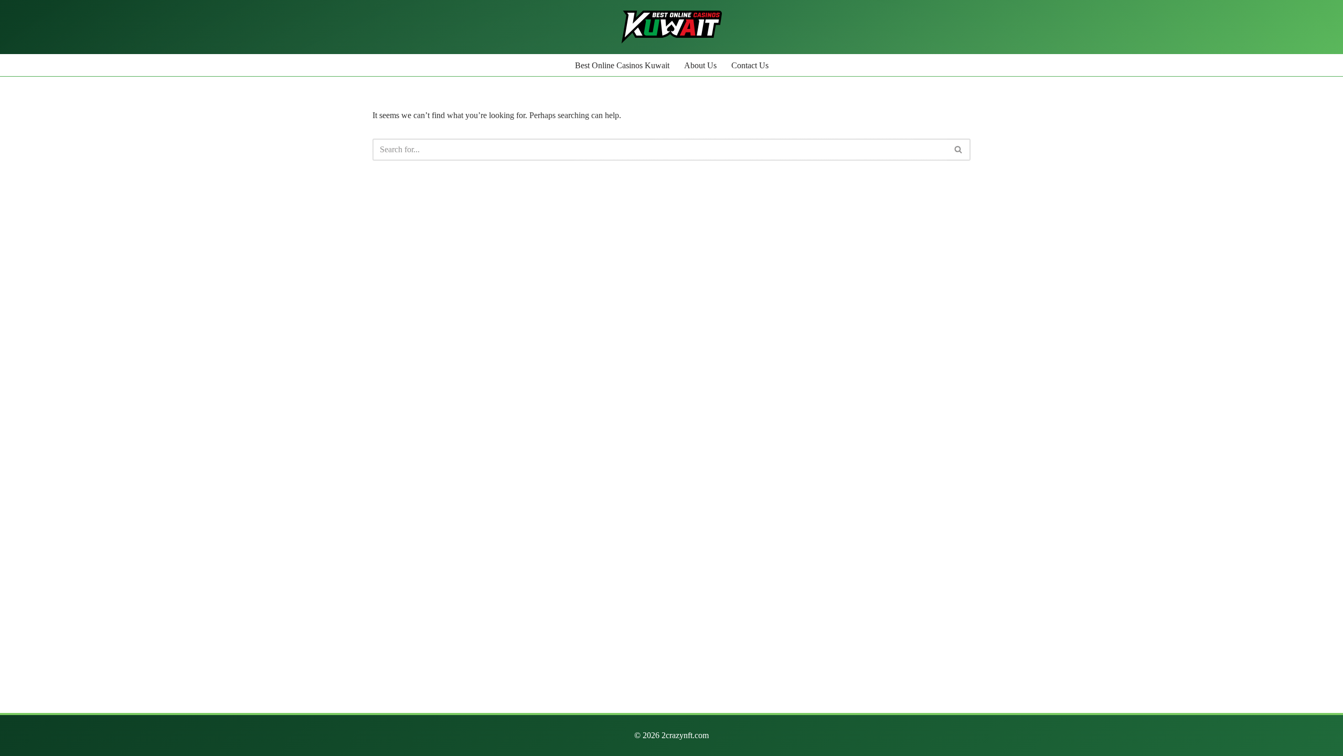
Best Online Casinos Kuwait (622, 65)
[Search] (959, 150)
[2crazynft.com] (672, 27)
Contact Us (750, 65)
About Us (700, 65)
